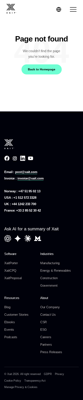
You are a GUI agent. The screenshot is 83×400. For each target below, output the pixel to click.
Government (48, 285)
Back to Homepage (41, 69)
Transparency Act (35, 380)
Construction (49, 278)
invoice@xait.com (30, 178)
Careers (45, 337)
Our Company (50, 307)
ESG (43, 329)
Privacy (59, 374)
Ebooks (9, 322)
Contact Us (48, 314)
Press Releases (51, 352)
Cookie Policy (12, 380)
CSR (43, 322)
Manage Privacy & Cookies (20, 387)
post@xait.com (26, 172)
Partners (46, 344)
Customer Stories (16, 314)
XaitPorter (11, 263)
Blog (7, 307)
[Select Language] (58, 9)
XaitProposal (13, 278)
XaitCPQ (10, 270)
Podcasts (10, 337)
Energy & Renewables (55, 270)
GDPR (48, 374)
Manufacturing (50, 263)
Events (9, 329)
